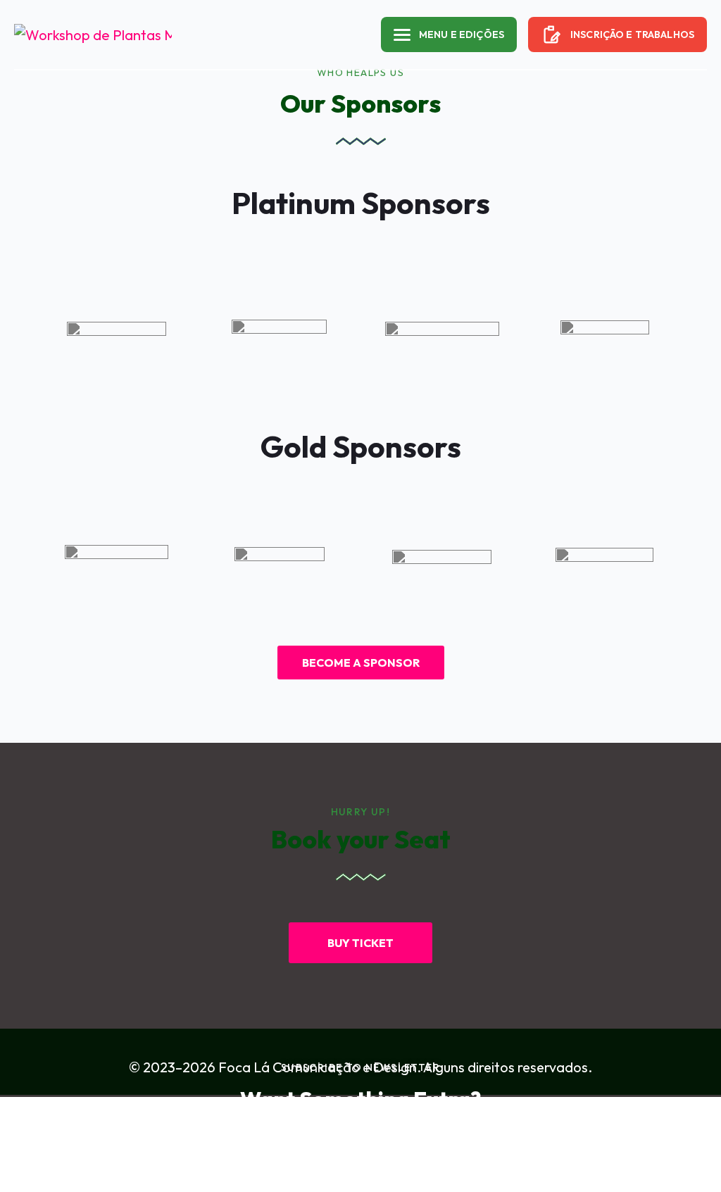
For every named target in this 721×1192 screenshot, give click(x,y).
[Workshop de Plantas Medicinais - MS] (69, 35)
